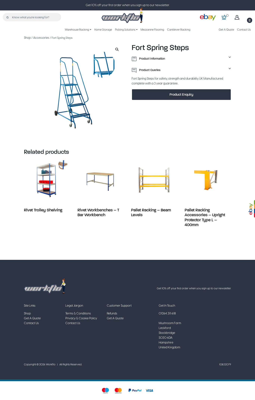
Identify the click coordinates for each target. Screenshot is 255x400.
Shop (27, 38)
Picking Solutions (125, 29)
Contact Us (244, 29)
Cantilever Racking (178, 29)
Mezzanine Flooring (152, 29)
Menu (249, 20)
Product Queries (149, 70)
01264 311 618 (167, 313)
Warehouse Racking (77, 29)
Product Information (151, 58)
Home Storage (103, 29)
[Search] (8, 17)
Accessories (41, 38)
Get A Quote (226, 29)
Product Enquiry (181, 94)
